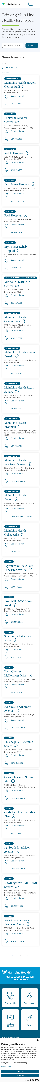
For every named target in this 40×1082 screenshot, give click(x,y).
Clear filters (5, 72)
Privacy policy (6, 1066)
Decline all (20, 1076)
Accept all (20, 1071)
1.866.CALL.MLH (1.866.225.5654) (23, 978)
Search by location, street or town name (13, 45)
